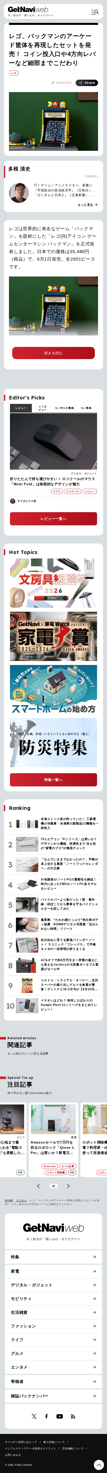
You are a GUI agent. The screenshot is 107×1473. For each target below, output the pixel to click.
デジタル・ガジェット (84, 473)
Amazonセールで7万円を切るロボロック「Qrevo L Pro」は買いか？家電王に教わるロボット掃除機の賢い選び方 (53, 1147)
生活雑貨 (19, 1312)
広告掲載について (73, 1448)
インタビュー (43, 408)
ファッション (23, 1326)
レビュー (20, 408)
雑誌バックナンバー (30, 1396)
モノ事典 (86, 408)
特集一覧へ (53, 780)
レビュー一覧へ (53, 519)
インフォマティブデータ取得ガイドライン (30, 1448)
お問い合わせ (13, 1455)
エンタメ (21, 1200)
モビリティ (21, 1299)
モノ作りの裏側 (64, 408)
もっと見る (88, 205)
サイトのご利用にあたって (21, 1442)
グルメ (17, 1353)
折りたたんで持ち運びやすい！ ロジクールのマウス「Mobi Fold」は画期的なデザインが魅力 (52, 481)
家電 (73, 1137)
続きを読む (53, 353)
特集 (15, 1257)
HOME (9, 1200)
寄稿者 (17, 1381)
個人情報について (54, 1442)
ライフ (21, 1137)
